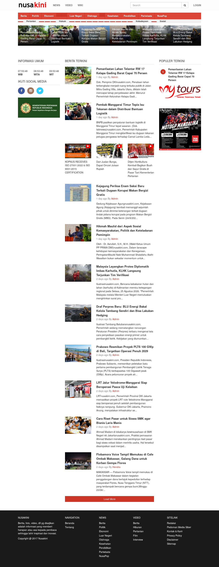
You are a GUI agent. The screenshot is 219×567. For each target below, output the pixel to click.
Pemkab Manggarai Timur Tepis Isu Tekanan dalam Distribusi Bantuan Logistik (120, 108)
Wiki (80, 5)
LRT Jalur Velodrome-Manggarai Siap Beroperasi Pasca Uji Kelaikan (121, 384)
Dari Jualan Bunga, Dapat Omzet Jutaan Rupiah (107, 165)
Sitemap (171, 543)
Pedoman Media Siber (179, 527)
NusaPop (162, 15)
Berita (24, 15)
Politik (35, 15)
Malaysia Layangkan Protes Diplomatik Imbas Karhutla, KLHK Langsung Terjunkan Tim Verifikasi (122, 270)
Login (197, 5)
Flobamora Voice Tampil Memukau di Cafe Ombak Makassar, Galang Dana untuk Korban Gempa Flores (124, 458)
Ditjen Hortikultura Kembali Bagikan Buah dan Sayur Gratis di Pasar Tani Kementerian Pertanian (141, 169)
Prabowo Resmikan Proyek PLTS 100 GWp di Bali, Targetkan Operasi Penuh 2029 (124, 349)
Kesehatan (112, 15)
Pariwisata (146, 15)
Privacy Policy (174, 535)
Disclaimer (172, 539)
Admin (114, 77)
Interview (138, 539)
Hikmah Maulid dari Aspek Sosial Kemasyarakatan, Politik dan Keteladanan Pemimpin (124, 230)
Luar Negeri (76, 15)
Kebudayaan (142, 21)
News (56, 5)
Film (135, 535)
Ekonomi (49, 15)
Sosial (163, 21)
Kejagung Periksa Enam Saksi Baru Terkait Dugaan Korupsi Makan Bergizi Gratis (122, 190)
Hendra (116, 467)
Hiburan (137, 527)
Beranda (69, 523)
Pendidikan (130, 15)
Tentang (69, 527)
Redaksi (171, 523)
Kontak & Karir (175, 531)
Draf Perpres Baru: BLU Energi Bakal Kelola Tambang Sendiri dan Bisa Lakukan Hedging (124, 310)
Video (69, 5)
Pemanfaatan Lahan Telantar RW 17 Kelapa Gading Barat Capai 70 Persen (121, 71)
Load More (109, 499)
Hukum (62, 21)
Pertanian (31, 21)
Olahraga (92, 15)
